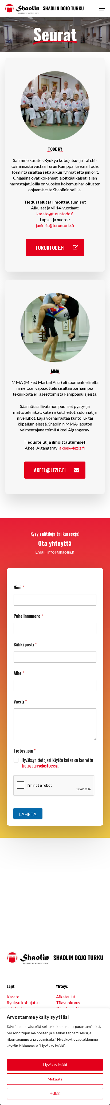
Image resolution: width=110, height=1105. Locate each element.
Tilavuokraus (68, 1002)
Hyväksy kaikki (55, 1064)
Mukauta (55, 1079)
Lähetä (28, 814)
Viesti (20, 701)
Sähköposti (25, 644)
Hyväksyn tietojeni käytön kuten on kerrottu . (57, 763)
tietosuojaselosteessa (40, 765)
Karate (13, 996)
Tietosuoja (25, 750)
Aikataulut (65, 996)
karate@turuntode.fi (55, 213)
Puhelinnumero (28, 616)
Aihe (19, 673)
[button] (102, 8)
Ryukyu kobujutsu (23, 1002)
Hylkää (55, 1093)
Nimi (19, 587)
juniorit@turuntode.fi (55, 225)
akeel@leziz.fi (72, 447)
